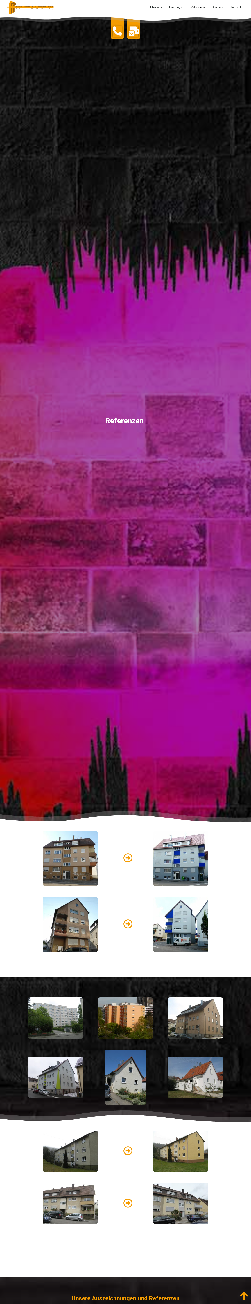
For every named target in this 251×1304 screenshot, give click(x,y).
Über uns (156, 7)
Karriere (218, 7)
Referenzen (198, 7)
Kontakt (236, 7)
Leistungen (176, 7)
